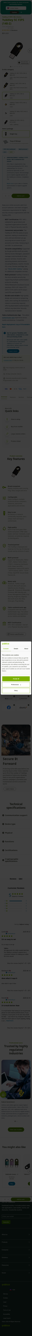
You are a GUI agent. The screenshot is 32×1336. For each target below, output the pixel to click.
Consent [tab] (5, 648)
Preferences (15, 684)
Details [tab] (16, 648)
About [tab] (26, 648)
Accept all (16, 678)
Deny (16, 690)
